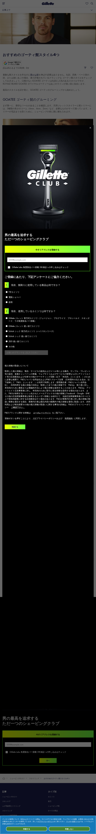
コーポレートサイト (42, 412)
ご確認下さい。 (18, 407)
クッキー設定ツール (73, 821)
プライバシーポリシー (46, 821)
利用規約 (69, 418)
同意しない (69, 829)
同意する (26, 829)
